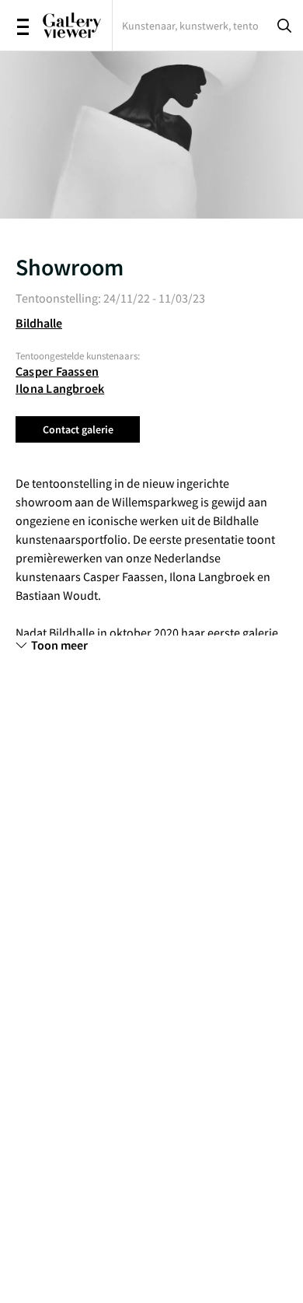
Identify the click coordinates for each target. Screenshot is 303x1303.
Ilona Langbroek (60, 388)
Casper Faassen (57, 371)
